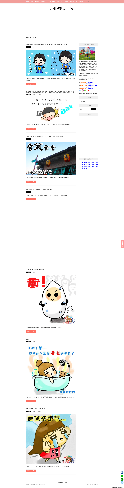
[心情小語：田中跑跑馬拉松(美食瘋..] (51, 299)
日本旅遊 (37, 1)
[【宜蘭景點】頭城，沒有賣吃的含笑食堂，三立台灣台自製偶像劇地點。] (51, 158)
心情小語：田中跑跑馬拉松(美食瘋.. (35, 269)
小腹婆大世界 (62, 9)
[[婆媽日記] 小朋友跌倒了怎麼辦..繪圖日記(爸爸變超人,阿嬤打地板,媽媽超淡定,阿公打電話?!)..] (51, 109)
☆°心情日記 (28, 47)
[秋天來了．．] (51, 369)
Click (122, 244)
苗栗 (97, 162)
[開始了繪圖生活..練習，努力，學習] (51, 439)
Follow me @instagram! (62, 482)
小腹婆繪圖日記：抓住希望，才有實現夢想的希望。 (40, 189)
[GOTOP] (122, 482)
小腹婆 (34, 47)
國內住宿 (59, 1)
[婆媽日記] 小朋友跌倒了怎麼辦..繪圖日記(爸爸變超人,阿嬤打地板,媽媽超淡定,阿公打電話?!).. (51, 92)
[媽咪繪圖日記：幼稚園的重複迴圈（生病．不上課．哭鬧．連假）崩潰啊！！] (51, 62)
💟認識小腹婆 (29, 1)
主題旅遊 (72, 1)
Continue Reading (31, 84)
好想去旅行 (88, 84)
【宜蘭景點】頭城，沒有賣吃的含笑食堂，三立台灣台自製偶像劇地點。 (45, 136)
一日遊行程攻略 (51, 1)
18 (44, 191)
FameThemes (95, 484)
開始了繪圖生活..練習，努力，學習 (35, 409)
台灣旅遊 (43, 1)
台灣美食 (66, 1)
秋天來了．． (29, 339)
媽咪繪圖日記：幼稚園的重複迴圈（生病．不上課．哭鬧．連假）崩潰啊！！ (46, 44)
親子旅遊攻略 (79, 1)
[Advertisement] (62, 25)
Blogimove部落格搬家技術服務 (117, 487)
